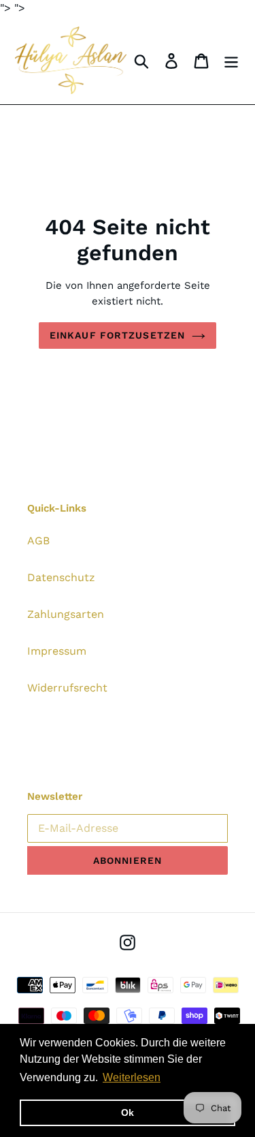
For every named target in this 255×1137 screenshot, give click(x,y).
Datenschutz (61, 577)
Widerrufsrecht (67, 687)
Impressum (56, 650)
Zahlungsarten (65, 614)
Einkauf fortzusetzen (117, 335)
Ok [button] (127, 1112)
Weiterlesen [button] (131, 1077)
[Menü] (231, 60)
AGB (38, 540)
